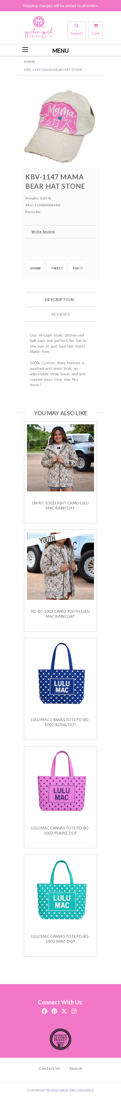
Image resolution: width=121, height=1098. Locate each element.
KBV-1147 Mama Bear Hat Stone (53, 69)
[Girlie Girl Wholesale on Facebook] (44, 1009)
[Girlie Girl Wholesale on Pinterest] (54, 1009)
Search (76, 1068)
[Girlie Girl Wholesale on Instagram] (74, 1009)
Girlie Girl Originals (76, 1090)
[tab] (60, 299)
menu (60, 50)
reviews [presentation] (60, 314)
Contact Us (49, 1068)
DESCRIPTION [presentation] (59, 299)
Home (29, 62)
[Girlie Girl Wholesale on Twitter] (64, 1009)
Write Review (43, 231)
